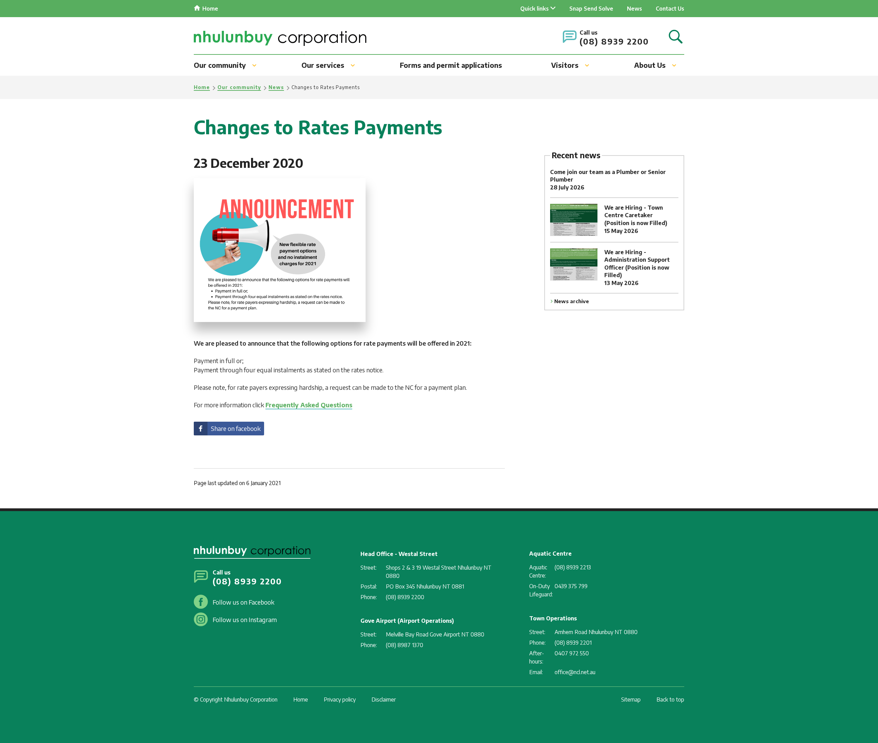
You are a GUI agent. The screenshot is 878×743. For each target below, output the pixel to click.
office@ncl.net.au (575, 672)
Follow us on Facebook (243, 602)
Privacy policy (340, 699)
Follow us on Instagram (245, 619)
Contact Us (670, 8)
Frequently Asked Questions (308, 405)
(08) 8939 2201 (573, 642)
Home (210, 8)
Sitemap (631, 699)
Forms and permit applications (451, 65)
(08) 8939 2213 (573, 567)
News (634, 8)
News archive (571, 301)
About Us (650, 65)
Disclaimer (383, 699)
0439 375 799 (571, 586)
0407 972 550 (572, 653)
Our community (220, 65)
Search (675, 37)
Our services (322, 65)
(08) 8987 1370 (404, 645)
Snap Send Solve (591, 8)
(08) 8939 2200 (614, 41)
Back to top (670, 699)
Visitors (565, 65)
